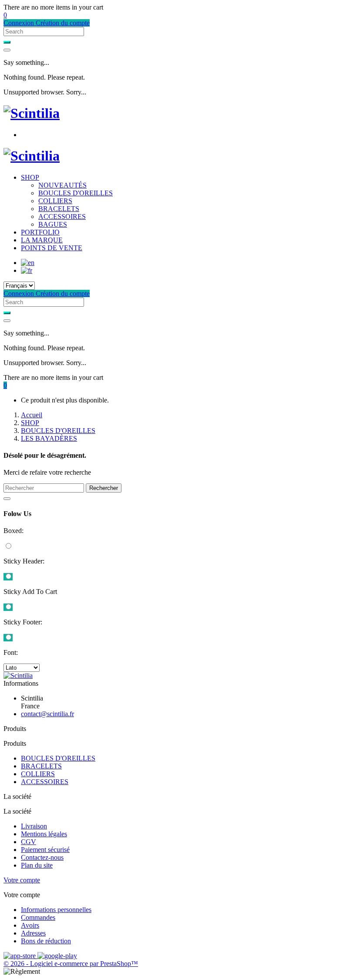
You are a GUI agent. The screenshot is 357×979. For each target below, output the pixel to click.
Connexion (19, 23)
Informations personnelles (56, 909)
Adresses (33, 933)
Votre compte (21, 880)
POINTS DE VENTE (51, 247)
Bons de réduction (46, 941)
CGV (28, 841)
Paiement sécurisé (45, 849)
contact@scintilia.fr (47, 713)
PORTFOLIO (40, 232)
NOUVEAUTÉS (62, 185)
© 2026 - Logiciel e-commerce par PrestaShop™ (70, 963)
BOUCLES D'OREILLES (75, 193)
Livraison (34, 826)
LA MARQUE (42, 240)
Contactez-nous (42, 857)
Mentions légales (44, 834)
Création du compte (63, 23)
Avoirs (30, 925)
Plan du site (37, 865)
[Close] (6, 50)
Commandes (38, 917)
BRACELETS (58, 208)
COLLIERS (55, 201)
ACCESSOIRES (62, 216)
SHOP (30, 177)
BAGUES (52, 224)
